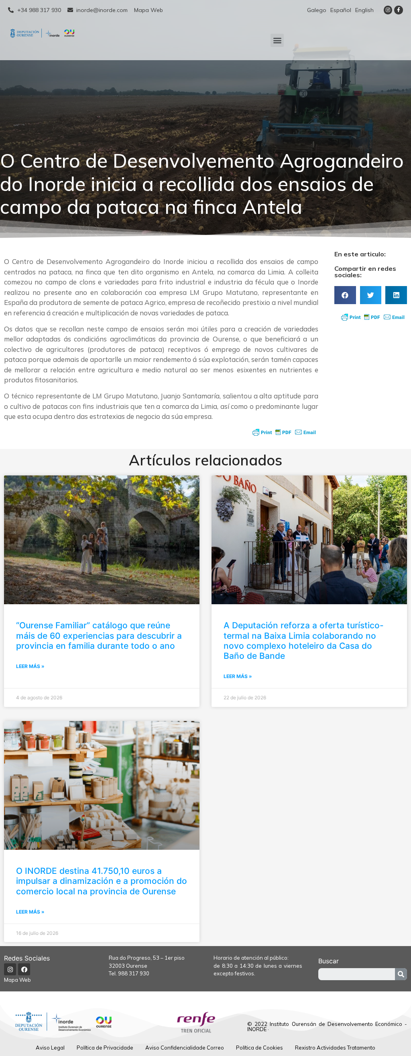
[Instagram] (388, 10)
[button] (277, 40)
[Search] (401, 974)
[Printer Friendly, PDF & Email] (284, 432)
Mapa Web (17, 980)
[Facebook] (24, 969)
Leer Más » (30, 666)
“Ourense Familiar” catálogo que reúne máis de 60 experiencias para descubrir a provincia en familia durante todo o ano (99, 635)
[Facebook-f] (398, 10)
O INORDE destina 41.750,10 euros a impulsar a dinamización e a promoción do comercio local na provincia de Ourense (101, 881)
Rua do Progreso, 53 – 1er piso (147, 957)
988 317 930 (133, 973)
